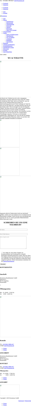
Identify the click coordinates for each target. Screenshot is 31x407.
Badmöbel (9, 40)
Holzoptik (8, 26)
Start (4, 11)
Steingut (8, 27)
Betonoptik (9, 28)
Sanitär (5, 33)
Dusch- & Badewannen (12, 34)
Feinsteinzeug (9, 21)
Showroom (6, 49)
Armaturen (9, 39)
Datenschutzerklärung (8, 261)
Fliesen (5, 20)
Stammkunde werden (8, 47)
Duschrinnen (9, 41)
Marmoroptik (9, 23)
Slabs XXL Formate (11, 30)
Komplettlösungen (7, 46)
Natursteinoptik (10, 24)
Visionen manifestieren (9, 44)
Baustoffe (5, 43)
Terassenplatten (7, 31)
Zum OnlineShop (7, 52)
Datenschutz (28, 400)
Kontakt (5, 13)
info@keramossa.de (9, 345)
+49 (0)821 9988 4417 (8, 344)
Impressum (21, 400)
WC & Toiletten (10, 37)
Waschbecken (9, 36)
